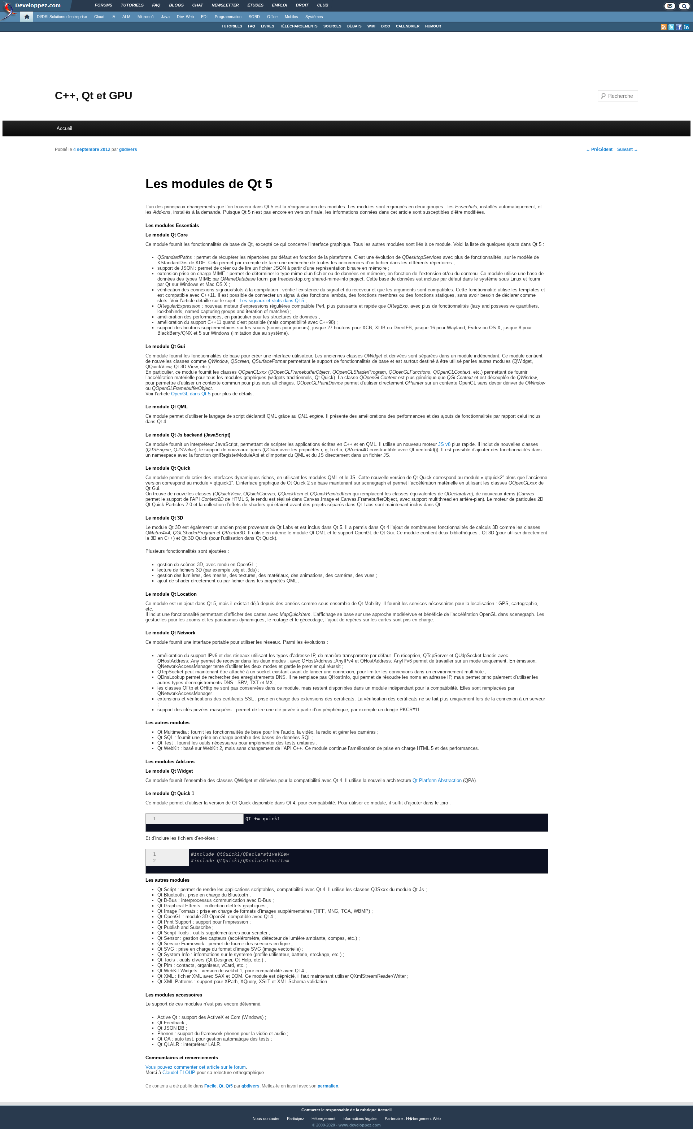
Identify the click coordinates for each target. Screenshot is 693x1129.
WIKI (371, 26)
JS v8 (444, 444)
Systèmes (314, 16)
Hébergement (323, 1118)
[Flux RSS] (664, 27)
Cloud (99, 16)
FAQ (251, 26)
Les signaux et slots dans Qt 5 (272, 300)
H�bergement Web (423, 1118)
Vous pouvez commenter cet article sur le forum (195, 1067)
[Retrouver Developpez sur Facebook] (679, 27)
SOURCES (332, 26)
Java (165, 16)
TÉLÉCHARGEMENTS (299, 26)
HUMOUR (433, 26)
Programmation (228, 16)
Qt (221, 1086)
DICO (385, 26)
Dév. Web (185, 16)
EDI (204, 16)
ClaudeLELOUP (178, 1072)
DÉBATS (354, 26)
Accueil (64, 128)
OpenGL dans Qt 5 (190, 393)
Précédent (599, 149)
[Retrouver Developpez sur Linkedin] (686, 27)
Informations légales (360, 1118)
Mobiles (291, 16)
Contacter (310, 1110)
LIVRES (267, 26)
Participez (295, 1118)
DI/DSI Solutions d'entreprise (62, 16)
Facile (210, 1086)
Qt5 (229, 1086)
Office (272, 16)
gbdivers (128, 149)
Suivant (627, 149)
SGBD (254, 16)
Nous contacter (266, 1118)
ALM (126, 16)
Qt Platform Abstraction (437, 780)
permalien (328, 1086)
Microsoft (146, 16)
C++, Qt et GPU (93, 95)
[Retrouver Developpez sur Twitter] (671, 27)
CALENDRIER (407, 26)
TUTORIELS (232, 26)
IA (113, 16)
